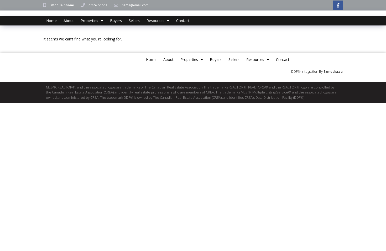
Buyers (116, 20)
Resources (155, 20)
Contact (183, 20)
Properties (89, 20)
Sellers (134, 20)
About (69, 20)
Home (51, 20)
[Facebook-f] (338, 5)
